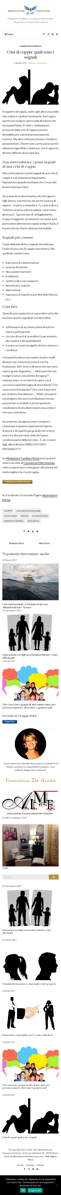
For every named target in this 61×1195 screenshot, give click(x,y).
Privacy (40, 1165)
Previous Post (16, 543)
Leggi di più (35, 1190)
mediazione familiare (30, 46)
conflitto (8, 510)
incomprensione (40, 515)
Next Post (44, 543)
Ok (23, 1190)
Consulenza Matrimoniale (39, 462)
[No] (57, 1185)
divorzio (24, 515)
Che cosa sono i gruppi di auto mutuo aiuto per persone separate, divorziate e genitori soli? (29, 706)
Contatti (30, 1165)
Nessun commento (38, 63)
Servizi (20, 1165)
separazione (33, 520)
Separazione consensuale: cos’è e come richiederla (27, 1035)
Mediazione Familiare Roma (22, 458)
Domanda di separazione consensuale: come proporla (29, 983)
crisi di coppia (10, 515)
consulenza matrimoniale (28, 510)
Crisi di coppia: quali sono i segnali (19, 1137)
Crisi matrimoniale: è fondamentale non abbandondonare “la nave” (25, 606)
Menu (10, 34)
